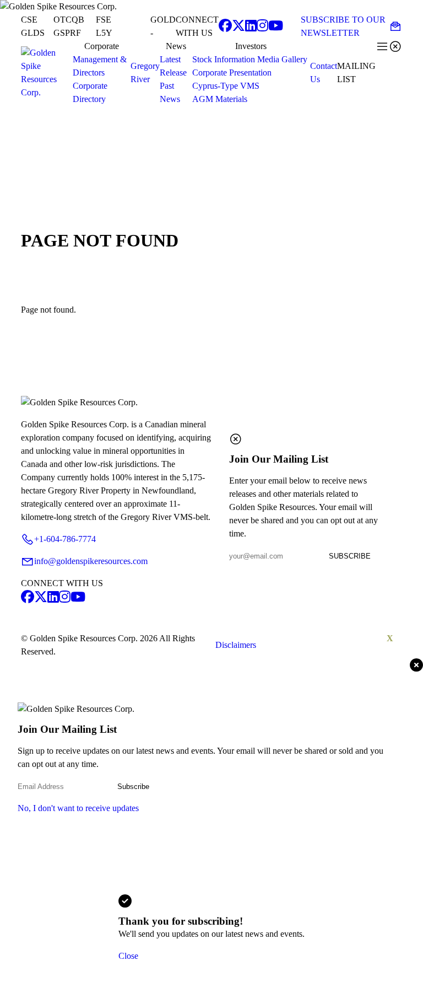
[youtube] (275, 26)
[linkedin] (251, 26)
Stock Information (223, 59)
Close (128, 956)
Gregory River (145, 72)
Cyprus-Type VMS (225, 85)
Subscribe (133, 786)
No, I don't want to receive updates (78, 808)
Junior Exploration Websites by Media (329, 645)
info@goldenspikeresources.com (84, 561)
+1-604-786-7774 (58, 539)
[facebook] (225, 26)
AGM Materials (219, 99)
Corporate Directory (90, 92)
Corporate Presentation (232, 72)
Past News (170, 92)
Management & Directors (100, 66)
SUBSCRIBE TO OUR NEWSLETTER (351, 26)
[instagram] (262, 26)
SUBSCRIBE (350, 556)
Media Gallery (282, 59)
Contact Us (323, 72)
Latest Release (173, 66)
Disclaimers (235, 645)
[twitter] (238, 26)
